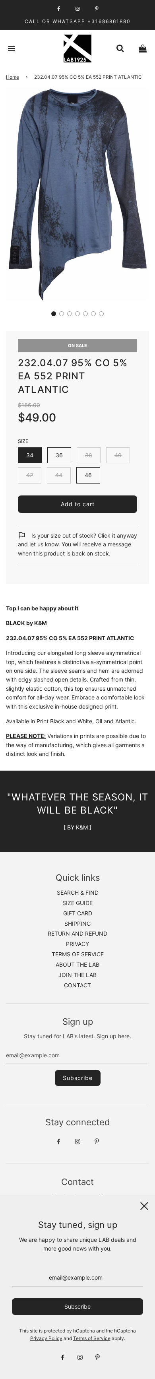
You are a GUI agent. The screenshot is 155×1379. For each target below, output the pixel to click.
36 (59, 455)
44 (58, 475)
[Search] (120, 48)
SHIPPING (77, 923)
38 (88, 455)
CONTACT (77, 985)
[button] (53, 313)
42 (29, 475)
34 (29, 455)
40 (118, 455)
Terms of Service (91, 1338)
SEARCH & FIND (78, 892)
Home (12, 77)
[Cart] (143, 48)
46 (88, 475)
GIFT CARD (77, 913)
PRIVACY (77, 943)
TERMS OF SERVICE (78, 954)
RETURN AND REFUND (77, 933)
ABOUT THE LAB (77, 964)
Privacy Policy (46, 1338)
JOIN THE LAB (77, 974)
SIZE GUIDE (77, 902)
